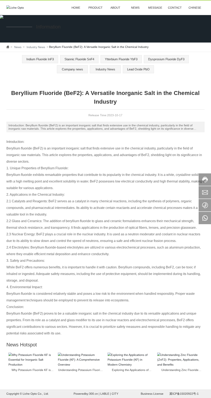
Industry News (36, 47)
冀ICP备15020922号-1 (184, 393)
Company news (72, 69)
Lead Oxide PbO (138, 69)
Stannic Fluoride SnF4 (79, 59)
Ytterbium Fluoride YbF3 (121, 59)
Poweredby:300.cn (86, 393)
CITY (115, 393)
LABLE (104, 393)
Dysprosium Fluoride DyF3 (166, 59)
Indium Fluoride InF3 (40, 59)
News (17, 47)
